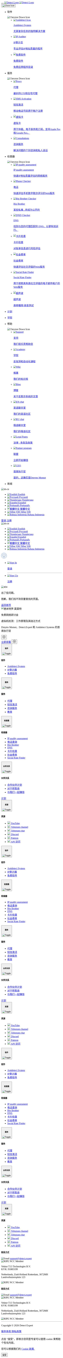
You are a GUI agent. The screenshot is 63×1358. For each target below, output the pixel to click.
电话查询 (12, 742)
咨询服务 (12, 708)
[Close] (8, 5)
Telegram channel (19, 827)
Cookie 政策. (28, 1349)
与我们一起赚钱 (15, 792)
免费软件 (12, 673)
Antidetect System (16, 666)
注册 (9, 520)
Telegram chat (17, 830)
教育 (9, 712)
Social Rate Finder (16, 757)
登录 (4, 520)
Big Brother (13, 745)
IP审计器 (12, 670)
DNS (9, 747)
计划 (3, 798)
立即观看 (6, 642)
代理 (9, 701)
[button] (34, 14)
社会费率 (12, 755)
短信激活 (12, 704)
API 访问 (15, 841)
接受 (4, 1355)
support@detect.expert (21, 1258)
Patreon (14, 838)
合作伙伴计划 (14, 785)
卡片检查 (12, 751)
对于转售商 (13, 788)
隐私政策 (16, 1331)
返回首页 (6, 605)
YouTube (15, 823)
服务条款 (6, 1331)
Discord (14, 834)
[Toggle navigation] (2, 3)
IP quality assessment (17, 738)
